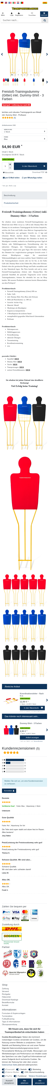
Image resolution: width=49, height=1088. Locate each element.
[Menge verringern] (10, 168)
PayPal (9, 1076)
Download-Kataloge (10, 1000)
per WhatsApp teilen (33, 178)
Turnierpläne (7, 1016)
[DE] (2, 3)
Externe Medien (12, 1072)
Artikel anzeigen (32, 737)
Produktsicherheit (11, 203)
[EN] (6, 3)
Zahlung (5, 988)
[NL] (18, 3)
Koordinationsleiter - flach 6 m (32, 695)
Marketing (37, 1069)
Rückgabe (6, 994)
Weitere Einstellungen (38, 1076)
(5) (15, 118)
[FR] (10, 3)
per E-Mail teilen (12, 178)
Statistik (23, 1069)
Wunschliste (9, 173)
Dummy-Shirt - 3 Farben (31, 723)
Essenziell (10, 1069)
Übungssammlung (9, 1024)
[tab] (24, 195)
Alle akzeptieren (40, 1082)
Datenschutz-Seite (9, 1065)
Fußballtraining (8, 1019)
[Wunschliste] (32, 14)
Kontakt (5, 1005)
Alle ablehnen (24, 1082)
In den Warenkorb (29, 166)
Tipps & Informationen (11, 1022)
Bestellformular (8, 1002)
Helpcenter (6, 997)
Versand (5, 991)
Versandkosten (21, 185)
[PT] (22, 3)
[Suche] (44, 20)
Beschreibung (9, 195)
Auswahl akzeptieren (9, 1082)
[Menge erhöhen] (10, 164)
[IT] (14, 3)
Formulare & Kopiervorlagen (13, 1013)
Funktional (22, 1076)
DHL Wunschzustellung (34, 1072)
